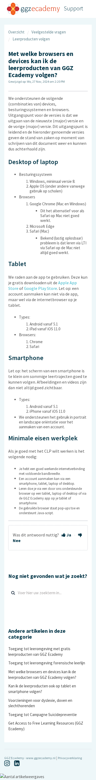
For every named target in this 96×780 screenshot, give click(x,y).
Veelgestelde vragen (48, 32)
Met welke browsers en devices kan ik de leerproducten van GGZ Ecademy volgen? (42, 674)
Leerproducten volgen (31, 38)
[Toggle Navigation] (87, 9)
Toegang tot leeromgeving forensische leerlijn (46, 662)
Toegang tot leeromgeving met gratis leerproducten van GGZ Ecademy (39, 651)
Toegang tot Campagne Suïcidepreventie (42, 714)
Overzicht (16, 32)
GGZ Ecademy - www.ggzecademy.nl (29, 758)
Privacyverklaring (70, 758)
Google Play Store (40, 288)
